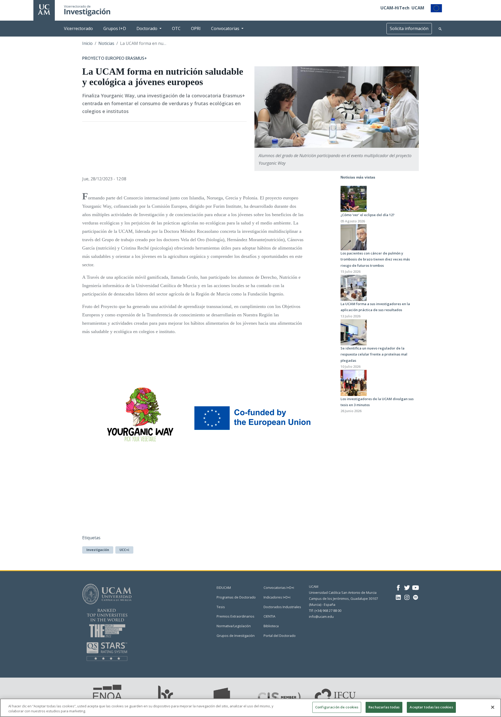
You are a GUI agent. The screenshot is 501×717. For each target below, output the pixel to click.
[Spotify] (415, 597)
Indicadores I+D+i (277, 597)
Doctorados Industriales (282, 607)
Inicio (87, 43)
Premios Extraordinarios (235, 616)
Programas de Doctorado (236, 597)
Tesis (221, 607)
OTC (176, 28)
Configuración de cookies (336, 707)
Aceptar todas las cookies (431, 707)
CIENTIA (269, 616)
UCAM (417, 8)
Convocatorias (225, 28)
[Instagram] (407, 597)
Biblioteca (271, 626)
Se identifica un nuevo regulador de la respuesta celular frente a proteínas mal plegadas (374, 354)
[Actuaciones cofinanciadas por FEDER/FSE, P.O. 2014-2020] (436, 8)
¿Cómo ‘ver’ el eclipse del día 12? (368, 214)
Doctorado (146, 28)
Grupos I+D (114, 28)
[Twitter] (407, 587)
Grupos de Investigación (236, 635)
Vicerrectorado (78, 28)
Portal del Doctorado (280, 635)
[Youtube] (415, 587)
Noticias (106, 43)
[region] (250, 707)
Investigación (97, 550)
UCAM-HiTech (394, 8)
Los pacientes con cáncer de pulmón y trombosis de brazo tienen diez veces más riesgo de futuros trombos (375, 259)
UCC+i (124, 550)
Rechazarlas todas (383, 707)
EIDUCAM (224, 587)
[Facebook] (398, 587)
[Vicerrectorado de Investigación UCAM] (44, 9)
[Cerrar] (492, 707)
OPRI (196, 28)
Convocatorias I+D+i (279, 587)
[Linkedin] (398, 597)
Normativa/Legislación (234, 626)
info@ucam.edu (321, 616)
